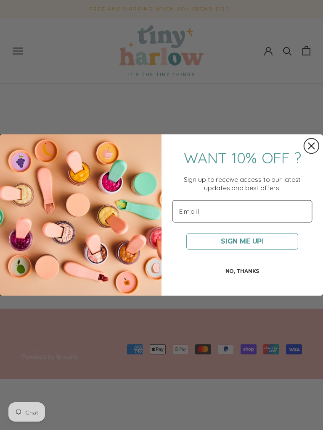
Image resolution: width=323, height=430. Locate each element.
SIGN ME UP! (242, 241)
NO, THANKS (242, 271)
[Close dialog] (311, 146)
